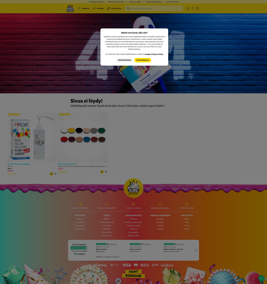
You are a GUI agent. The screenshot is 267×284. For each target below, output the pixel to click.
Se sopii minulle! (142, 60)
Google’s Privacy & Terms (154, 54)
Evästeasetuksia (124, 60)
